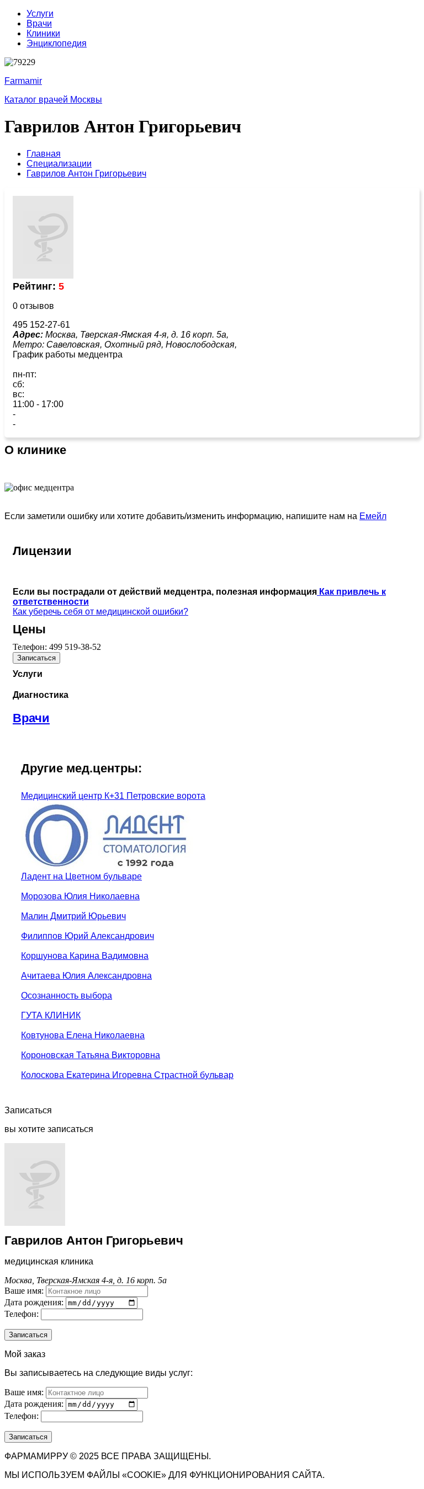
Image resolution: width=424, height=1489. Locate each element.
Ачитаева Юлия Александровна (86, 975)
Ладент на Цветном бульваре (81, 876)
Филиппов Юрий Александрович (87, 936)
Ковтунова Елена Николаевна (83, 1035)
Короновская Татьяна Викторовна (90, 1055)
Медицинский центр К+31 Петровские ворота (113, 795)
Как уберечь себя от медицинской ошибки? (100, 611)
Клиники (43, 33)
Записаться (36, 658)
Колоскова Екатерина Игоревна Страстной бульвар (127, 1075)
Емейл (372, 516)
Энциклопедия (56, 43)
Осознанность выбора (66, 995)
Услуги (40, 13)
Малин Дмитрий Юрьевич (73, 916)
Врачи (39, 23)
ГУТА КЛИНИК (51, 1015)
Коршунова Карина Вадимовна (85, 955)
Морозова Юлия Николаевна (80, 896)
